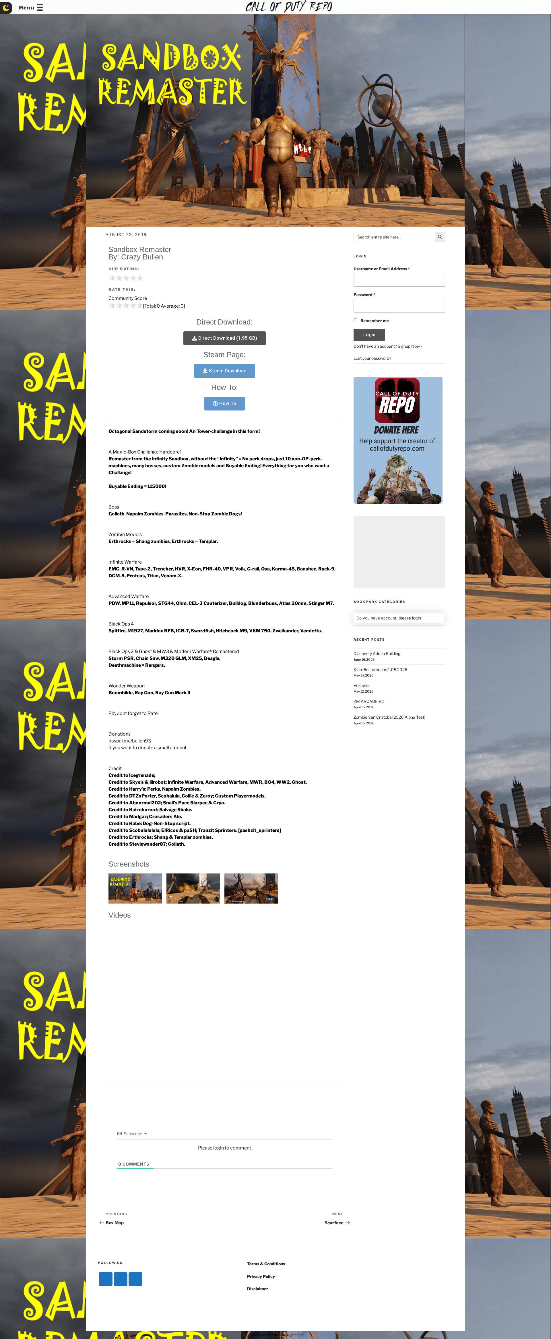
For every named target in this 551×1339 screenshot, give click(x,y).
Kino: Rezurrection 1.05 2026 (380, 669)
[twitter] (120, 1279)
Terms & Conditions (266, 1263)
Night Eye (295, 1335)
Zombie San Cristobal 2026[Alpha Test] (389, 717)
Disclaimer (257, 1288)
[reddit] (135, 1279)
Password (364, 294)
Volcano (361, 685)
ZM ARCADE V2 (369, 701)
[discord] (105, 1279)
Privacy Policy (261, 1276)
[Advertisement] (399, 552)
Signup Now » (410, 346)
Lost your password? (372, 358)
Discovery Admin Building (377, 653)
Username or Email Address (382, 268)
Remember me (374, 320)
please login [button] (410, 617)
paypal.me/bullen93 (129, 741)
